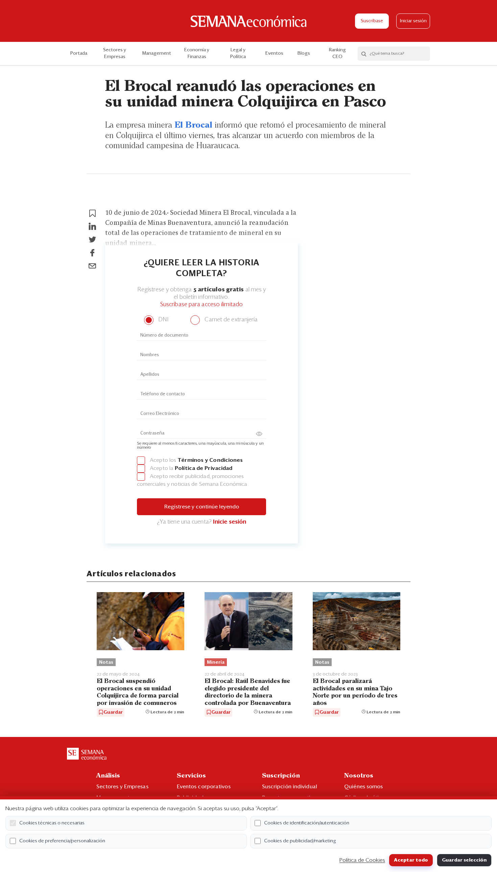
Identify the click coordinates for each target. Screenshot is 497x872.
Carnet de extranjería (230, 320)
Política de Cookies (362, 860)
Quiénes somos (363, 786)
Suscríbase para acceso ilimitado (201, 305)
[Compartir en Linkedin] (92, 226)
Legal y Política (238, 53)
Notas (106, 662)
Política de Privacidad (203, 468)
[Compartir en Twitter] (92, 239)
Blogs (304, 53)
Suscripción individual (289, 786)
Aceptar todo (411, 860)
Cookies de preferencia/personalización (62, 841)
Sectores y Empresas (114, 53)
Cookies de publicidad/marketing (300, 841)
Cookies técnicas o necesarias (52, 823)
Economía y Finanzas (196, 53)
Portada (78, 53)
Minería (215, 662)
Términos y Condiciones (210, 460)
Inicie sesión (229, 522)
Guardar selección (464, 860)
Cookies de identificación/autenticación (306, 823)
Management (156, 53)
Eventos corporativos (204, 786)
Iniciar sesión (413, 21)
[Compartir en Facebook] (92, 253)
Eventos (274, 53)
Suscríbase (372, 21)
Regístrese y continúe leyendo (201, 506)
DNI (162, 320)
